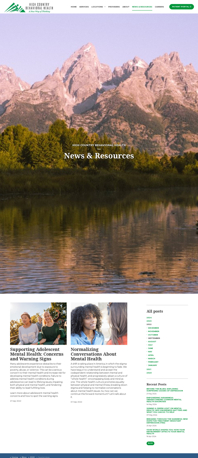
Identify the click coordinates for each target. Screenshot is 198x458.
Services (84, 7)
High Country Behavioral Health (29, 7)
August (152, 342)
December (153, 328)
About (125, 7)
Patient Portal (180, 7)
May (150, 352)
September (154, 338)
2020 (149, 373)
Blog (150, 443)
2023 (149, 321)
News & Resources (142, 7)
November (153, 331)
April (151, 355)
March (151, 359)
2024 (149, 318)
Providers (114, 7)
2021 (149, 369)
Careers (159, 7)
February (153, 362)
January (152, 365)
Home (74, 7)
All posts (155, 311)
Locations (97, 7)
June (150, 348)
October (153, 335)
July (150, 345)
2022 (149, 324)
